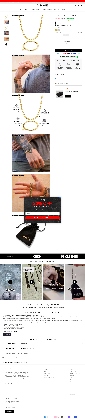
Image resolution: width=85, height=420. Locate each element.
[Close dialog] (60, 197)
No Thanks (42, 221)
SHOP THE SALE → (42, 218)
